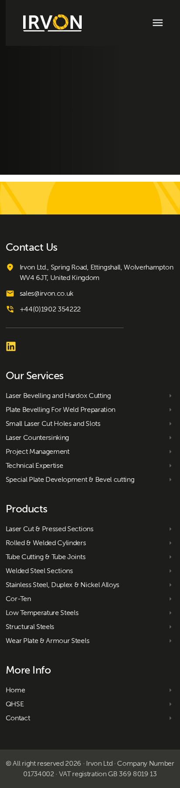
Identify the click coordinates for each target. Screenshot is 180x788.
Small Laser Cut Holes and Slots (53, 423)
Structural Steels (30, 626)
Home (15, 690)
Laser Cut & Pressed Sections (49, 529)
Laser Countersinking (37, 437)
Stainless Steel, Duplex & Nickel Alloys (63, 585)
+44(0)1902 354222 (50, 309)
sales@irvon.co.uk (47, 293)
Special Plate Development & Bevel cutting (70, 479)
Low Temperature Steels (42, 612)
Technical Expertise (34, 465)
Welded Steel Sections (39, 571)
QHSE (15, 704)
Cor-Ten (18, 598)
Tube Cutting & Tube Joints (46, 557)
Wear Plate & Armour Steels (48, 640)
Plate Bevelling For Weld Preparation (60, 409)
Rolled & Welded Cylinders (46, 543)
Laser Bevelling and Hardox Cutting (58, 395)
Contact (18, 718)
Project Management (37, 451)
